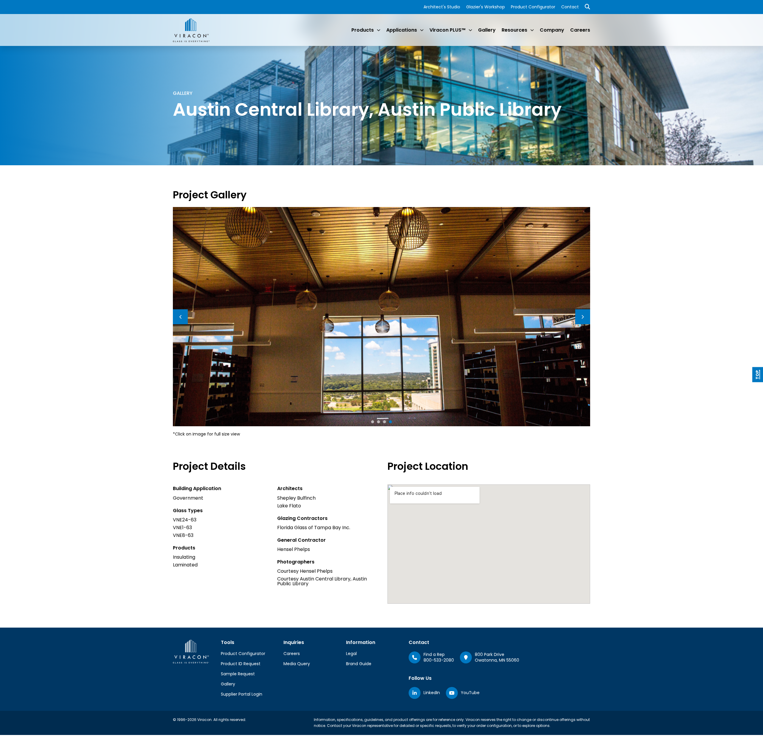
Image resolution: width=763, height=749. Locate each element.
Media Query (296, 664)
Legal (351, 653)
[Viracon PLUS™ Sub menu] (470, 30)
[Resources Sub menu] (532, 30)
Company (552, 30)
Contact (570, 7)
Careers (580, 30)
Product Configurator (533, 7)
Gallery (487, 30)
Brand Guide (358, 664)
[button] (372, 421)
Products (362, 30)
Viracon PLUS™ (447, 30)
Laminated (185, 564)
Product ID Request (240, 664)
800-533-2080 (439, 660)
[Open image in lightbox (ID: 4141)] (381, 316)
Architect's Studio (442, 7)
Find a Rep (434, 654)
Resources (514, 30)
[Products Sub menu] (378, 30)
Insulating (184, 557)
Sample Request (238, 674)
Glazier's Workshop (485, 7)
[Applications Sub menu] (422, 30)
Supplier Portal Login (241, 694)
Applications (401, 30)
